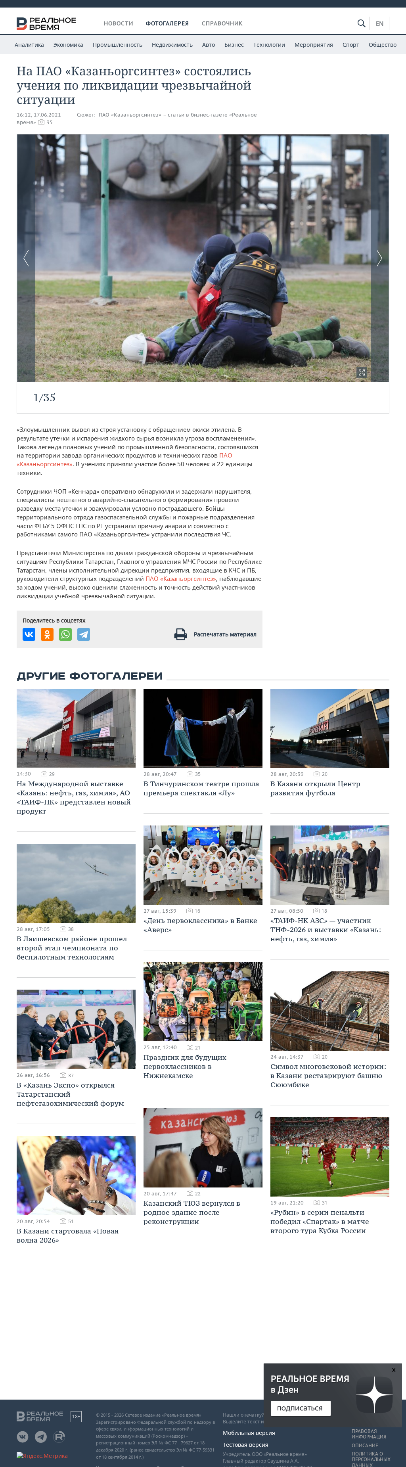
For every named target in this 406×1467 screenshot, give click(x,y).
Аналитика (29, 44)
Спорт (351, 44)
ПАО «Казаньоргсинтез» (181, 578)
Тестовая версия (245, 1444)
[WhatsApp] (65, 634)
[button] (361, 372)
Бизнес (234, 44)
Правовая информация (369, 1434)
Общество (382, 44)
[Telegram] (83, 634)
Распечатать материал (225, 634)
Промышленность (117, 44)
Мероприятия (314, 44)
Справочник (222, 23)
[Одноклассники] (47, 634)
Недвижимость (172, 44)
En (379, 23)
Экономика (68, 44)
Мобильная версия (249, 1432)
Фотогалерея (167, 23)
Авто (208, 44)
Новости (118, 23)
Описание (365, 1445)
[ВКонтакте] (29, 634)
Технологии (269, 44)
